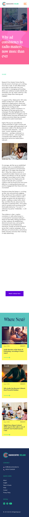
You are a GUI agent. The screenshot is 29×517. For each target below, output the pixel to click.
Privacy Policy (6, 492)
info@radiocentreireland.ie (12, 467)
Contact (5, 490)
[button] (26, 4)
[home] (10, 4)
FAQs (4, 488)
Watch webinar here (14, 293)
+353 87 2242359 (10, 469)
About (4, 480)
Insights (5, 483)
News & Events (7, 485)
